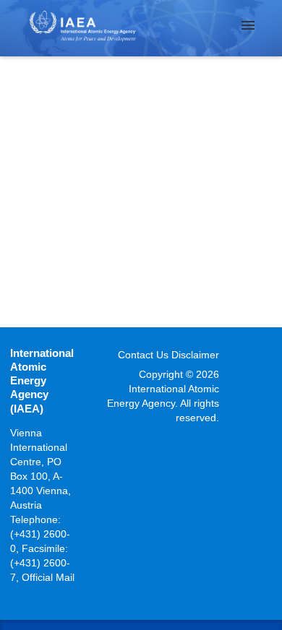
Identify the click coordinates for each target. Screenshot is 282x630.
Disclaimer (195, 355)
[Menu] (248, 25)
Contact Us (143, 355)
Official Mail (48, 577)
